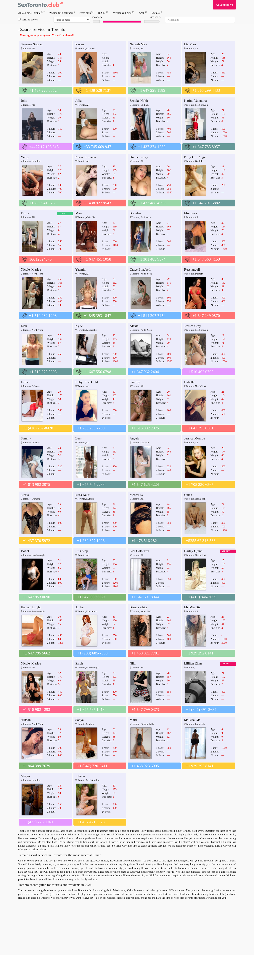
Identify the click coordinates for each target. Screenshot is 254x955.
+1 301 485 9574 (151, 259)
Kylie (79, 326)
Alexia (134, 326)
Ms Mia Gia (192, 607)
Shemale (157, 12)
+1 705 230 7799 (91, 428)
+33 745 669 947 (97, 147)
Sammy (135, 382)
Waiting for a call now (62, 12)
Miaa (78, 213)
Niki (133, 663)
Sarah (79, 663)
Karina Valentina (195, 100)
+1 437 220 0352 (43, 90)
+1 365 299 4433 (206, 90)
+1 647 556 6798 (97, 372)
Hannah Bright (31, 607)
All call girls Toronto (31, 12)
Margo (25, 776)
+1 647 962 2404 (145, 372)
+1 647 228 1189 (151, 90)
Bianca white (138, 607)
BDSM (103, 12)
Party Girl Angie (195, 157)
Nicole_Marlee (31, 269)
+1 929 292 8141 (199, 653)
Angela (134, 438)
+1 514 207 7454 (151, 315)
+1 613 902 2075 (145, 428)
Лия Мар (81, 551)
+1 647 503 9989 (91, 597)
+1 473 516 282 (144, 540)
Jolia (24, 100)
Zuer (78, 438)
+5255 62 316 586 (201, 540)
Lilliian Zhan (193, 663)
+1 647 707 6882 (206, 203)
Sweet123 (136, 495)
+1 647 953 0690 (36, 597)
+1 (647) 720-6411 (92, 766)
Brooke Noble (139, 100)
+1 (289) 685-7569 (92, 653)
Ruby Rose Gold (86, 382)
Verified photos (30, 19)
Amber (80, 607)
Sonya (79, 720)
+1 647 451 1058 (97, 259)
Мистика (190, 213)
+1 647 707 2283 (91, 484)
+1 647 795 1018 (91, 709)
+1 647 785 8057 (206, 147)
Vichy (25, 157)
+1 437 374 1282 (151, 147)
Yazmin (80, 269)
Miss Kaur (82, 495)
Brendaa (135, 213)
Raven (79, 44)
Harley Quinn (193, 551)
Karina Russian (85, 157)
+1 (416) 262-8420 (38, 428)
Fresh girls (86, 12)
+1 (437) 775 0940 (38, 822)
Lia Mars (190, 44)
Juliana (80, 776)
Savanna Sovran (32, 44)
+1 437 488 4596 (151, 203)
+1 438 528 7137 (97, 90)
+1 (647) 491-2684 (201, 709)
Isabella (189, 382)
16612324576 (40, 259)
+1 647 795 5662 (36, 653)
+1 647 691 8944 (145, 597)
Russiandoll (192, 269)
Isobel (25, 551)
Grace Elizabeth (140, 269)
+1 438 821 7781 (145, 653)
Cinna (188, 495)
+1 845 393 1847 (97, 315)
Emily (25, 213)
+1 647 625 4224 (145, 484)
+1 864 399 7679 (36, 766)
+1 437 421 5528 (91, 822)
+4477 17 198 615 (44, 147)
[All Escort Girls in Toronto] (40, 4)
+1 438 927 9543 (97, 203)
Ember (25, 382)
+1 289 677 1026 (91, 540)
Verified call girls (123, 12)
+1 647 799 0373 (145, 709)
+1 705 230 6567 (199, 484)
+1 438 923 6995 (145, 766)
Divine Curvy (139, 157)
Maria (25, 495)
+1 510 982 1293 (43, 315)
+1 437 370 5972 (36, 540)
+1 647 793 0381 (199, 428)
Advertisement (224, 4)
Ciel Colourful (139, 551)
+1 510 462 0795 (199, 372)
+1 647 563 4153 (206, 259)
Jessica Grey (192, 326)
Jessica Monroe (194, 438)
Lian (24, 326)
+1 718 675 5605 (43, 372)
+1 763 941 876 (42, 203)
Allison (26, 720)
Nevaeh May (138, 44)
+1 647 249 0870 (206, 315)
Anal (143, 12)
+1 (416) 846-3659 (201, 597)
